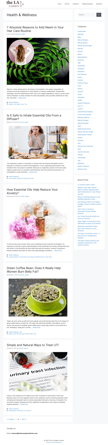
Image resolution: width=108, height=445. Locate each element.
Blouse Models (83, 43)
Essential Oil (26, 178)
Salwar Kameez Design (85, 132)
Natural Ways (12, 410)
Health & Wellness (14, 102)
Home (59, 4)
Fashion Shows (83, 83)
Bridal (80, 54)
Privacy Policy (50, 442)
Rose (42, 257)
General (80, 91)
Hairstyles (99, 4)
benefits (11, 104)
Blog (79, 37)
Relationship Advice (84, 129)
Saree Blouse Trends (85, 135)
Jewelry (80, 109)
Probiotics (20, 410)
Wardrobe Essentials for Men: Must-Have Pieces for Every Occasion (88, 228)
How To (80, 106)
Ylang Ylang (48, 257)
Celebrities (81, 66)
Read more (22, 98)
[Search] (98, 15)
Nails (79, 126)
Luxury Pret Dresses (84, 114)
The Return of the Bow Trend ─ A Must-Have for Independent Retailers (89, 236)
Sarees (80, 137)
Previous (10, 419)
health (18, 104)
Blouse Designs (83, 40)
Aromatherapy (13, 178)
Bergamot (16, 257)
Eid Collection (82, 74)
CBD (79, 63)
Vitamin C (28, 410)
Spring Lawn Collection (85, 146)
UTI (24, 410)
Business (81, 60)
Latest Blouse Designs (85, 112)
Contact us (59, 442)
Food (79, 86)
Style (79, 149)
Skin (79, 143)
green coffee (25, 333)
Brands (80, 51)
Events (80, 77)
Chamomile (23, 257)
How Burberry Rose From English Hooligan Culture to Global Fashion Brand (89, 204)
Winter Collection (83, 166)
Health (80, 100)
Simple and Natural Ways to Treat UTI (33, 345)
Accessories (82, 31)
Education (81, 71)
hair (15, 104)
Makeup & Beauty (87, 4)
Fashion (67, 4)
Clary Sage (30, 257)
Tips (26, 104)
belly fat (11, 333)
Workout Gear (82, 169)
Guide (80, 94)
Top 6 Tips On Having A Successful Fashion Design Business (87, 211)
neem (22, 104)
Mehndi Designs (83, 120)
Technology (81, 157)
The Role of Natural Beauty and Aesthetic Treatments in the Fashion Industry (88, 243)
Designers (76, 4)
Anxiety (11, 257)
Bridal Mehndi (82, 57)
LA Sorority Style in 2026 (86, 185)
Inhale (31, 178)
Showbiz (80, 140)
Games (80, 89)
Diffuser (20, 178)
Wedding (81, 163)
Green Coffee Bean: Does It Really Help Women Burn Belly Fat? (34, 269)
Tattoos (80, 155)
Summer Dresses (83, 152)
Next (24, 419)
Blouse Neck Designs (85, 46)
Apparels (81, 34)
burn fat (16, 333)
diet (20, 333)
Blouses (80, 48)
